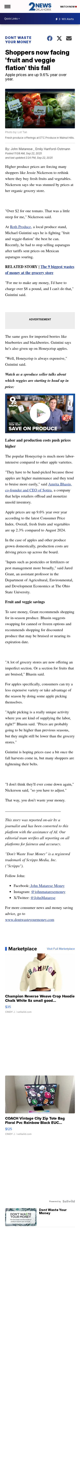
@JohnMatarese (43, 897)
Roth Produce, (21, 226)
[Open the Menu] (7, 6)
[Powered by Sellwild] (69, 1201)
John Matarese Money (47, 885)
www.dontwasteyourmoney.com (29, 919)
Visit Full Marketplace (61, 948)
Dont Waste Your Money (18, 39)
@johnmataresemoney (48, 891)
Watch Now (67, 6)
